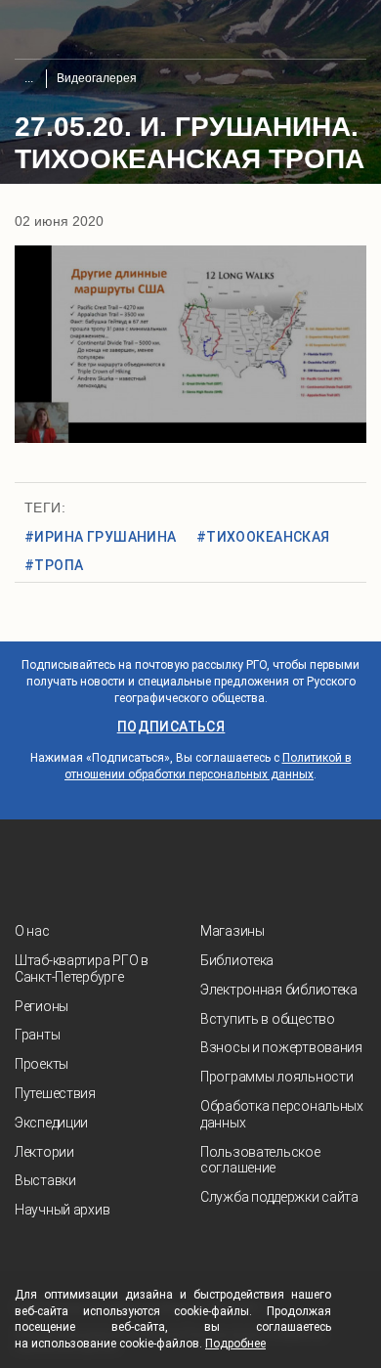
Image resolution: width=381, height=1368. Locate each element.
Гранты (37, 1034)
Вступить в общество (267, 1019)
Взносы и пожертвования (281, 1047)
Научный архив (62, 1209)
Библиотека (237, 960)
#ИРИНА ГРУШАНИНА (100, 537)
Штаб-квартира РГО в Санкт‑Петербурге (81, 968)
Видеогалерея (97, 78)
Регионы (41, 1006)
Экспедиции (51, 1122)
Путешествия (55, 1093)
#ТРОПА (54, 565)
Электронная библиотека (279, 989)
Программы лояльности (276, 1076)
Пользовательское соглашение (260, 1160)
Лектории (44, 1152)
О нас (32, 931)
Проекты (41, 1064)
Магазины (232, 931)
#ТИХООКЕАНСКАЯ (263, 537)
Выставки (45, 1180)
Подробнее (235, 1343)
